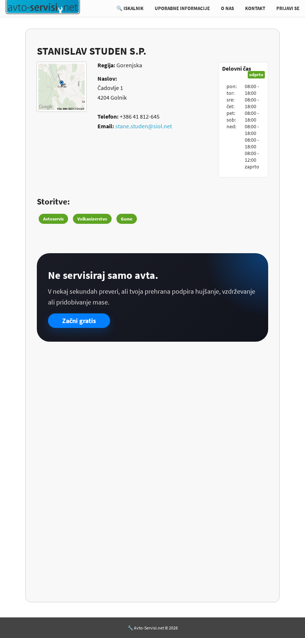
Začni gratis (79, 320)
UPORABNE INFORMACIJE (182, 8)
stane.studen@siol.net (143, 126)
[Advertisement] (152, 405)
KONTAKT (255, 8)
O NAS (227, 8)
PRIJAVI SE (287, 8)
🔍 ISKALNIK (130, 8)
